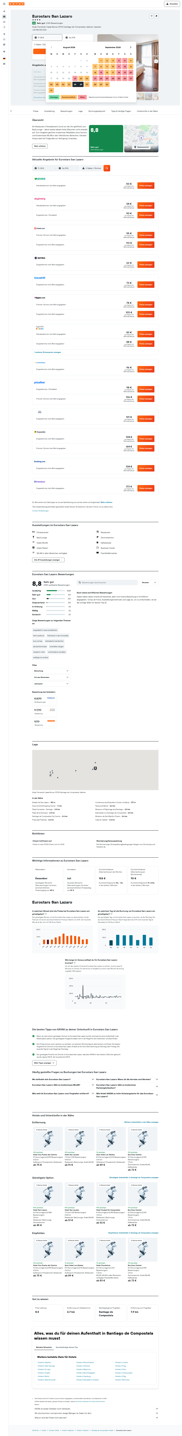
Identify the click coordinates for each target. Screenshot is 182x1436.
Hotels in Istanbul (44, 1362)
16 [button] (87, 72)
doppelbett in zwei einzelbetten (45, 630)
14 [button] (75, 72)
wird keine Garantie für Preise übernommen (90, 1401)
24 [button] (51, 84)
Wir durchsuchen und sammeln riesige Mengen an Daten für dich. (63, 1413)
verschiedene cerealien (57, 652)
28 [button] (75, 84)
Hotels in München (122, 1380)
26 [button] (63, 84)
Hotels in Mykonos (83, 1369)
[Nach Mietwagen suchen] (4, 21)
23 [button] (87, 78)
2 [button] (87, 60)
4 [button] (57, 66)
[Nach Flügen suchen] (4, 11)
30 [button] (87, 84)
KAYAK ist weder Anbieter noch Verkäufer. (52, 1408)
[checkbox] (44, 700)
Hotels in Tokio (120, 1369)
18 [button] (57, 78)
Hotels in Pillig (120, 1376)
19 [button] (63, 78)
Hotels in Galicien (83, 1430)
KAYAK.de (35, 1430)
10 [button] (51, 72)
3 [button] (51, 66)
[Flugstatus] (4, 39)
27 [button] (69, 84)
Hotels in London (121, 1362)
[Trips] (4, 51)
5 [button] (63, 66)
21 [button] (75, 78)
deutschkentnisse (40, 646)
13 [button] (69, 72)
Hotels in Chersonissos (123, 1373)
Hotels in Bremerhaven (85, 1362)
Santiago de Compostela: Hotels (102, 1430)
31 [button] (51, 90)
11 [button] (57, 72)
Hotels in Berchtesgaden (85, 1373)
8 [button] (81, 66)
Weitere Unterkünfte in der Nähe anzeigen (141, 1122)
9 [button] (87, 66)
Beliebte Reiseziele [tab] (44, 1347)
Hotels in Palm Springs (46, 1366)
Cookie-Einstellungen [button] (40, 511)
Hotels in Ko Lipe (44, 1369)
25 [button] (57, 84)
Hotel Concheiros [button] (103, 1265)
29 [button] (81, 84)
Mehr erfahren (106, 502)
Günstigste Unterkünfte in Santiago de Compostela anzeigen (133, 1177)
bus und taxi (37, 641)
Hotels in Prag (120, 1366)
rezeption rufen (39, 652)
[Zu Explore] (4, 34)
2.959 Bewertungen (54, 23)
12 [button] (63, 72)
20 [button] (69, 78)
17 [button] (51, 78)
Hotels (44, 1430)
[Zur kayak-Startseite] (16, 3)
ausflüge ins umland (40, 657)
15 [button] (81, 72)
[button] (4, 4)
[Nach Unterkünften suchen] (4, 16)
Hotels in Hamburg (83, 1376)
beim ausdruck (38, 635)
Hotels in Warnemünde (46, 1380)
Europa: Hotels (54, 1430)
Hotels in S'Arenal (83, 1366)
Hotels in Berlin (43, 1376)
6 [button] (69, 66)
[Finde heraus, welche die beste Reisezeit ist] (4, 44)
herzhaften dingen (57, 646)
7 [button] (75, 66)
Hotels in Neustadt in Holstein (87, 1380)
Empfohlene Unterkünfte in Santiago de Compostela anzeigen (133, 1233)
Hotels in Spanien (68, 1430)
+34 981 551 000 (39, 30)
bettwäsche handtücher (54, 641)
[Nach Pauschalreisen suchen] (4, 27)
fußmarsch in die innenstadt (57, 635)
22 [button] (81, 78)
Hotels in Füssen (44, 1373)
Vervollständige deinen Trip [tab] (67, 1347)
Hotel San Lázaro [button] (40, 1210)
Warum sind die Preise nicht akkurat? (51, 1417)
